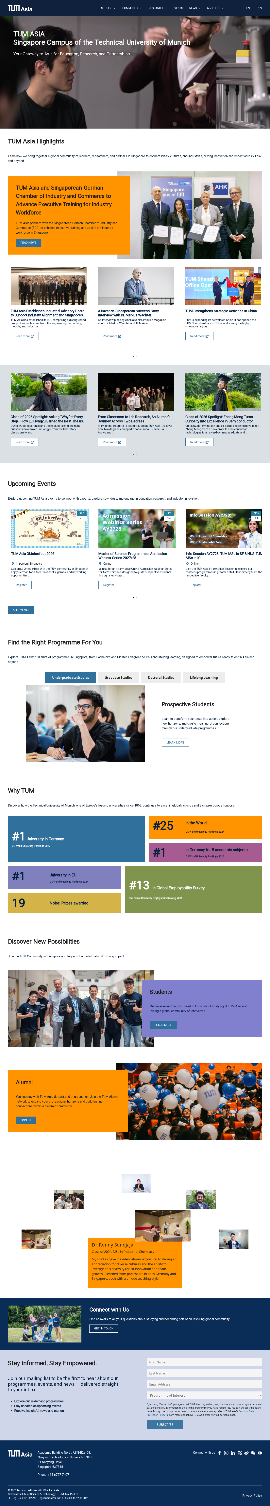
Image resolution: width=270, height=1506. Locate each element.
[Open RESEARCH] (165, 8)
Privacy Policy (252, 1496)
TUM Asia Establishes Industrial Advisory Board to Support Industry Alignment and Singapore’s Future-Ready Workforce (47, 313)
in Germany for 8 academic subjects (217, 849)
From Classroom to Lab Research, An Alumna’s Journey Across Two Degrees (134, 419)
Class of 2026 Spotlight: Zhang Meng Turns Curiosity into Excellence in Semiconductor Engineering (219, 419)
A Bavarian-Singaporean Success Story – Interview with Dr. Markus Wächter (130, 313)
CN (260, 8)
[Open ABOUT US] (222, 8)
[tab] (70, 677)
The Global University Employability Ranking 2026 (155, 898)
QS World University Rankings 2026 (205, 856)
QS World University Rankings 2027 (31, 846)
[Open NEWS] (199, 8)
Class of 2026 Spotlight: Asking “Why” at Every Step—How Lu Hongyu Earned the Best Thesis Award (47, 419)
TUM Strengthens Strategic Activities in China (221, 311)
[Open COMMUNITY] (141, 8)
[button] (133, 356)
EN (248, 8)
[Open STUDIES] (114, 8)
